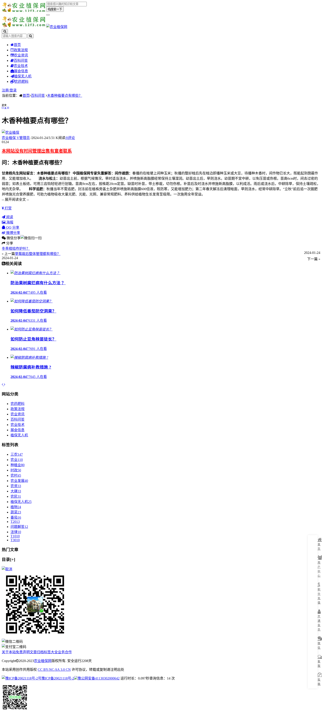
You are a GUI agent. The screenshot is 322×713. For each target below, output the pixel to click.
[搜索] (5, 31)
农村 (16, 475)
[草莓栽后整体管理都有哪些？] (4, 384)
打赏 (8, 208)
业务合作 (65, 652)
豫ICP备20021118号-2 (57, 678)
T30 (15, 540)
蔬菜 (16, 512)
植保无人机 (23, 76)
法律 (16, 532)
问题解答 (19, 527)
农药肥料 (21, 81)
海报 (9, 222)
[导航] (48, 15)
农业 (17, 460)
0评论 (70, 138)
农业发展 (19, 481)
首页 (17, 45)
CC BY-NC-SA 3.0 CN (54, 669)
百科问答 (21, 60)
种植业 (18, 465)
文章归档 (37, 652)
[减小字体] (3, 108)
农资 (16, 486)
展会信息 (21, 71)
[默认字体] (5, 108)
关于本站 (9, 652)
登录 (13, 90)
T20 (15, 521)
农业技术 (21, 66)
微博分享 (12, 233)
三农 (17, 454)
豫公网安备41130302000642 (99, 678)
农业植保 (16, 138)
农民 (16, 496)
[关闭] (7, 569)
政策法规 (21, 50)
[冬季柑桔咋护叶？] (3, 384)
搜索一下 (56, 9)
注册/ (6, 90)
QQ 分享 (12, 227)
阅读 (9, 217)
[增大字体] (8, 108)
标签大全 (51, 652)
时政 (16, 470)
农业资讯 (21, 55)
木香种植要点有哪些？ (64, 95)
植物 (16, 507)
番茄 (16, 517)
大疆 (16, 491)
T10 (15, 536)
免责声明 (23, 652)
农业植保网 (42, 661)
